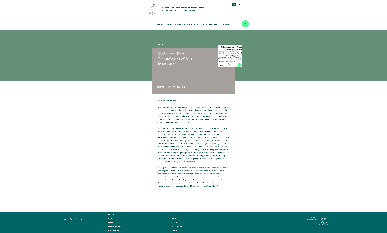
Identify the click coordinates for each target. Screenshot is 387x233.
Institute (161, 24)
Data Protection (115, 226)
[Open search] (245, 23)
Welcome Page (177, 227)
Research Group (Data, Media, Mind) (171, 87)
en (234, 4)
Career (226, 24)
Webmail (175, 223)
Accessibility (113, 230)
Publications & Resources (196, 24)
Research (179, 24)
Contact (111, 215)
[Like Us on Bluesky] (65, 219)
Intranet (175, 219)
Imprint (111, 223)
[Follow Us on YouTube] (81, 219)
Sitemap (111, 219)
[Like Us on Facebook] (71, 219)
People (170, 24)
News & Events (215, 24)
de (240, 4)
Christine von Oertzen (166, 100)
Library (174, 230)
